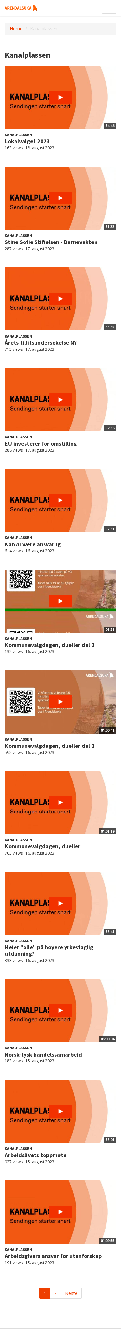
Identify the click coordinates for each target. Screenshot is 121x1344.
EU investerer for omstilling (41, 443)
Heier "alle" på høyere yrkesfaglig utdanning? (49, 950)
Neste (71, 1293)
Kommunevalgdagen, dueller (42, 846)
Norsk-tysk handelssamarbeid (43, 1054)
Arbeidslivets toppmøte (35, 1155)
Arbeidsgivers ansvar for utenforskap (53, 1256)
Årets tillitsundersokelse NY (41, 342)
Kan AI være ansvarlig (33, 544)
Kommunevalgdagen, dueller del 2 (50, 645)
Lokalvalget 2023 (27, 141)
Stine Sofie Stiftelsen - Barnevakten (51, 242)
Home (16, 29)
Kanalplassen (18, 134)
